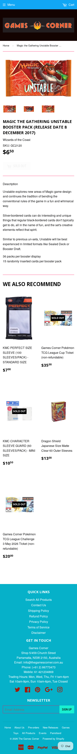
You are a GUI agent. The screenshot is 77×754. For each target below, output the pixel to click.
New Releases (50, 727)
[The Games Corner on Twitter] (17, 691)
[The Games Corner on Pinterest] (37, 691)
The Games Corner (29, 738)
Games (66, 727)
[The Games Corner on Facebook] (27, 691)
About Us (19, 727)
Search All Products (38, 599)
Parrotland (55, 733)
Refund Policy (38, 616)
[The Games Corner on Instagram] (60, 691)
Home (6, 45)
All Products (28, 733)
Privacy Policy (38, 621)
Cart (71, 4)
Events (43, 733)
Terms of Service (38, 627)
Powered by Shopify (53, 738)
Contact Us (38, 605)
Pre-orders (33, 727)
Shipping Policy (38, 610)
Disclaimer (38, 632)
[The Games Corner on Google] (49, 691)
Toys (16, 733)
